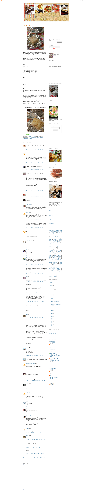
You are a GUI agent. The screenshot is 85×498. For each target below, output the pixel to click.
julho (52, 295)
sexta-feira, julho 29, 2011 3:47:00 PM (34, 355)
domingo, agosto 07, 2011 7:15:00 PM (34, 412)
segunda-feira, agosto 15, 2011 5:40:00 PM (35, 439)
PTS (49, 269)
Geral (50, 210)
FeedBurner (57, 131)
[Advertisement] (33, 476)
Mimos (59, 258)
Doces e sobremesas (52, 218)
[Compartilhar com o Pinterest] (41, 136)
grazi (27, 314)
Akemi (30, 136)
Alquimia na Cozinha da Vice (55, 358)
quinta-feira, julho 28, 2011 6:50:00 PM (35, 219)
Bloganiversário (55, 235)
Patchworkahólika (53, 368)
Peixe (57, 264)
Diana (27, 249)
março (52, 313)
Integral (54, 252)
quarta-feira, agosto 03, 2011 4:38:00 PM (35, 406)
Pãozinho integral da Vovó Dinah (56, 307)
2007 (51, 322)
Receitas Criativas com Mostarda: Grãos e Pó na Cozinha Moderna (54, 360)
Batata (54, 232)
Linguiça (50, 256)
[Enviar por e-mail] (37, 136)
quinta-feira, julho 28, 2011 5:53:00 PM (35, 162)
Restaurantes (58, 269)
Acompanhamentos (59, 230)
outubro (52, 291)
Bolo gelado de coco (54, 297)
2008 (51, 321)
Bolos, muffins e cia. (52, 212)
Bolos (30, 137)
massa (50, 257)
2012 (51, 285)
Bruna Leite (28, 392)
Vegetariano (57, 275)
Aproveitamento (56, 231)
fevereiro (52, 314)
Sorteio (60, 271)
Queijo (53, 269)
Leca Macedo (28, 372)
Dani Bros (27, 408)
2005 (51, 325)
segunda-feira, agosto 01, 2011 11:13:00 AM (36, 380)
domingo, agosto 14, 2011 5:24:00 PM (34, 432)
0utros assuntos (51, 230)
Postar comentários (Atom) (30, 459)
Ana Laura (27, 144)
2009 (51, 319)
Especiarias (51, 249)
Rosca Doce (52, 298)
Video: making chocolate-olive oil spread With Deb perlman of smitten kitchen (55, 355)
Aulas (51, 232)
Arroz (61, 231)
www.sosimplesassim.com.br (30, 363)
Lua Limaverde (28, 204)
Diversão (50, 246)
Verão (61, 275)
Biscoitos (54, 233)
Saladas (59, 270)
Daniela (27, 152)
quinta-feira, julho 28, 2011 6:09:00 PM (35, 169)
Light (59, 255)
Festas (57, 250)
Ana (26, 193)
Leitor (55, 255)
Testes (57, 272)
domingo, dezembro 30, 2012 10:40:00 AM (35, 453)
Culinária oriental (51, 216)
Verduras (51, 276)
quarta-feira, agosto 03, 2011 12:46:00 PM (35, 399)
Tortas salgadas (54, 274)
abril (52, 311)
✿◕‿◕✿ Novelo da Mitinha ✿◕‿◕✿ (54, 378)
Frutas (54, 251)
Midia (53, 258)
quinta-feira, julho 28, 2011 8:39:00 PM (35, 255)
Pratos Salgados (53, 267)
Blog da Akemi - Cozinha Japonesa (54, 332)
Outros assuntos (51, 220)
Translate (56, 48)
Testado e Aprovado (53, 272)
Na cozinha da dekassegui (53, 333)
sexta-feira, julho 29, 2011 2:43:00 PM (34, 344)
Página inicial (35, 457)
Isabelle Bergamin (29, 198)
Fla (26, 401)
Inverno (59, 252)
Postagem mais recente (26, 457)
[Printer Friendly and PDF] (26, 135)
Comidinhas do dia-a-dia (53, 214)
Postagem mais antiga (43, 457)
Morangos (53, 259)
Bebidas (50, 211)
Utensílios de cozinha (52, 275)
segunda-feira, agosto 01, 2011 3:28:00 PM (35, 389)
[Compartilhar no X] (39, 136)
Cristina (27, 347)
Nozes (55, 260)
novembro (52, 289)
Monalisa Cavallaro (29, 257)
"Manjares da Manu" (29, 240)
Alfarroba (51, 231)
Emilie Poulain (28, 415)
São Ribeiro (28, 164)
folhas (60, 250)
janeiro (52, 316)
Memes (50, 219)
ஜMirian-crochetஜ (53, 375)
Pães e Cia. (54, 263)
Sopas (57, 271)
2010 (51, 318)
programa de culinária (52, 268)
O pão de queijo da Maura (55, 301)
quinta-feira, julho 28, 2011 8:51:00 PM (35, 264)
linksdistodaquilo (29, 229)
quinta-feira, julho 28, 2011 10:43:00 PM (35, 292)
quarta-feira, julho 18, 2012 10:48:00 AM (35, 447)
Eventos (56, 249)
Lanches (30, 138)
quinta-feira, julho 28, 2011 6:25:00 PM (35, 196)
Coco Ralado (56, 241)
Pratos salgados (51, 223)
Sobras (54, 271)
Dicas (59, 245)
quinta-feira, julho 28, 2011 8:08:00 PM (35, 247)
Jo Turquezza (28, 212)
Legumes (50, 255)
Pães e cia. (50, 222)
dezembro (52, 288)
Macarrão (55, 256)
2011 (51, 286)
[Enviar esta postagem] (36, 136)
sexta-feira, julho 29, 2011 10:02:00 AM (35, 301)
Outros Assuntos (53, 262)
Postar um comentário (26, 455)
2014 (51, 282)
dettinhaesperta (28, 221)
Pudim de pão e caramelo (55, 299)
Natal (51, 260)
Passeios (54, 264)
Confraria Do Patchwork (54, 371)
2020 (51, 280)
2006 (51, 324)
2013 (51, 283)
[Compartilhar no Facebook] (40, 136)
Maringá (59, 256)
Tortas (50, 224)
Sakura (50, 270)
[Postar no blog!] (38, 136)
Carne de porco (57, 238)
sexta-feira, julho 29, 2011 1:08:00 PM (34, 317)
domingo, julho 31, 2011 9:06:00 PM (34, 370)
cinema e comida (51, 241)
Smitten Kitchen (52, 349)
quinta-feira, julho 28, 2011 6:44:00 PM (35, 209)
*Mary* (27, 435)
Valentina (27, 428)
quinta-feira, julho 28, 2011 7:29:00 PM (35, 237)
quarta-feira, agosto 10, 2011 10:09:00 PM (35, 425)
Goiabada (50, 252)
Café (52, 238)
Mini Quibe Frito (52, 342)
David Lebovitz (52, 353)
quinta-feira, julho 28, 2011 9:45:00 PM (35, 281)
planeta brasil (59, 265)
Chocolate (54, 240)
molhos (50, 259)
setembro (52, 292)
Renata (27, 304)
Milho (56, 258)
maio (52, 310)
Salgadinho (50, 271)
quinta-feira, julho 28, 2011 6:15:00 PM (35, 190)
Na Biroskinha (52, 341)
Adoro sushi (51, 330)
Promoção (58, 268)
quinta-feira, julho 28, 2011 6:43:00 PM (35, 201)
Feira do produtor (52, 250)
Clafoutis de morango (54, 302)
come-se (51, 344)
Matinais (54, 257)
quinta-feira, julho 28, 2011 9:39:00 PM (35, 273)
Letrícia (27, 383)
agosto (52, 294)
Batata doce (59, 232)
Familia (61, 249)
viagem (55, 276)
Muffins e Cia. (59, 259)
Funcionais (58, 251)
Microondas (50, 258)
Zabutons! (51, 369)
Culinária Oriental (52, 245)
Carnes (50, 239)
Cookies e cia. (51, 215)
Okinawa (59, 260)
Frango (50, 251)
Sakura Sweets (54, 270)
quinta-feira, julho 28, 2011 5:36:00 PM (35, 149)
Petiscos (54, 265)
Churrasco (59, 240)
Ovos (61, 262)
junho (52, 308)
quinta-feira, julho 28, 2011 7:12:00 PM (35, 227)
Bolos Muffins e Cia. (35, 137)
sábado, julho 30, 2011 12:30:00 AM (34, 360)
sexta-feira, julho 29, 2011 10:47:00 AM (35, 311)
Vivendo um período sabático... (54, 372)
